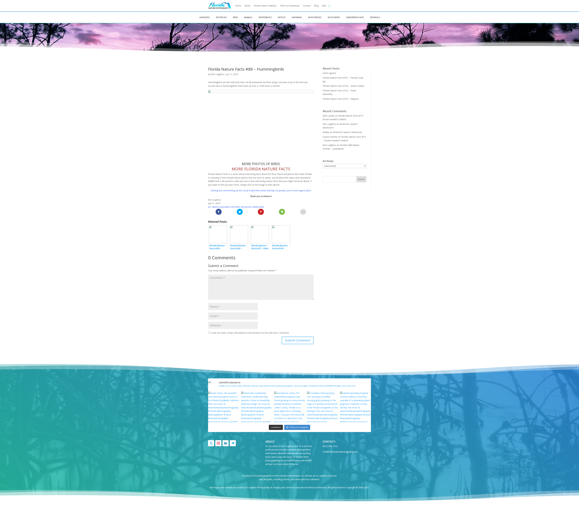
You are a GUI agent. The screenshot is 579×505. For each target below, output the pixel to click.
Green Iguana (329, 73)
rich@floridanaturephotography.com (340, 451)
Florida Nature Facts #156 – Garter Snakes (343, 85)
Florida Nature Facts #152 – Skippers (341, 98)
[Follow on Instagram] (218, 443)
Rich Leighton (217, 74)
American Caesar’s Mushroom (347, 132)
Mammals (248, 17)
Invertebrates (265, 17)
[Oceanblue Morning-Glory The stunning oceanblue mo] (322, 406)
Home (238, 5)
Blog (316, 5)
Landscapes (204, 17)
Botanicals (375, 17)
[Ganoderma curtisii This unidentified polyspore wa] (289, 406)
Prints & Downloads (290, 5)
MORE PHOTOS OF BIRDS (261, 163)
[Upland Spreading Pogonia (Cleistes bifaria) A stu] (355, 406)
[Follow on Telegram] (233, 443)
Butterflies (221, 17)
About (247, 5)
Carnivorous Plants (355, 17)
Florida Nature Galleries (265, 5)
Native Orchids (314, 17)
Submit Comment (297, 340)
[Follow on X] (211, 443)
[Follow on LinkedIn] (226, 443)
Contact (307, 5)
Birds (235, 17)
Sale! (324, 5)
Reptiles (281, 17)
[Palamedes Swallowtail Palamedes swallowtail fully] (256, 406)
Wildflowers (334, 17)
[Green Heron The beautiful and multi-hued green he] (223, 406)
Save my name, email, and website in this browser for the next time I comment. (250, 332)
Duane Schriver (330, 136)
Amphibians (297, 17)
